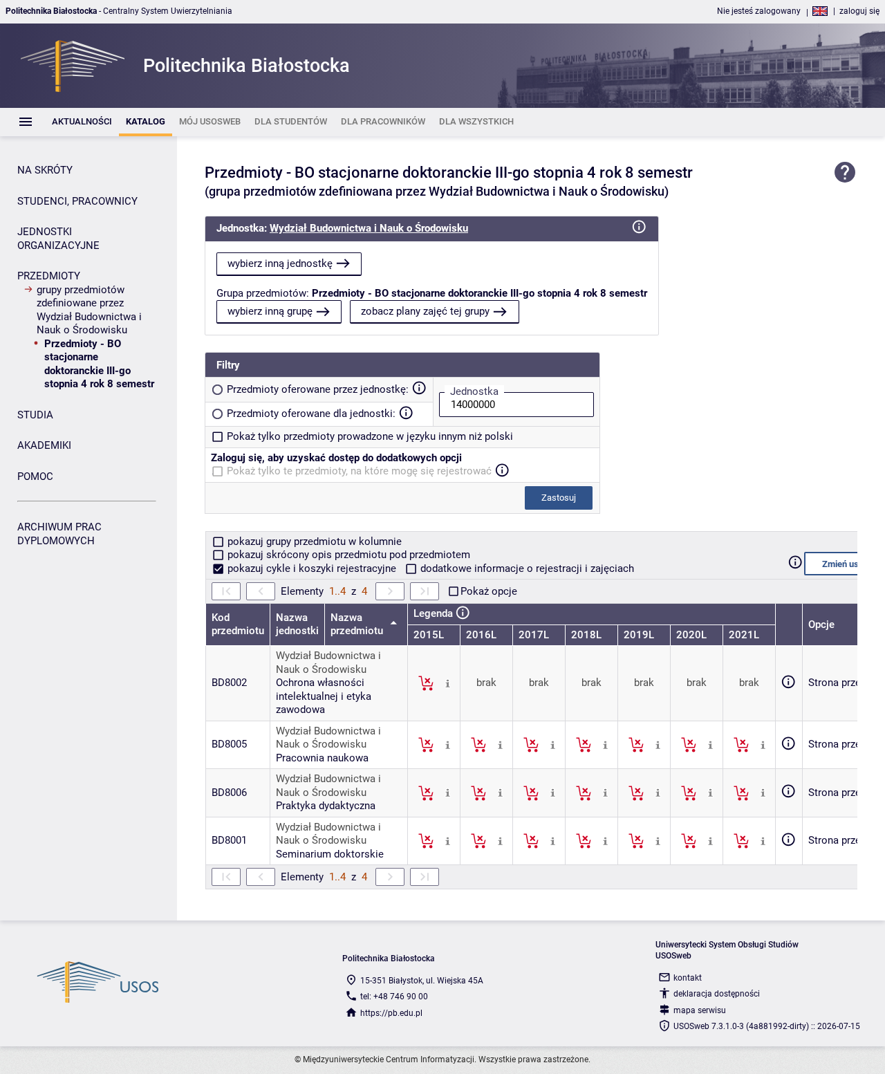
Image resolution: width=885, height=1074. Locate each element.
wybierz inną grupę (270, 311)
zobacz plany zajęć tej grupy (425, 311)
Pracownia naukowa (322, 758)
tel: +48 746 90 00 (394, 996)
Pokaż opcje (488, 591)
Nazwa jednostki (297, 624)
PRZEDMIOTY (48, 276)
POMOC (35, 476)
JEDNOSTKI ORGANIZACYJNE (58, 238)
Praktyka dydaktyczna (325, 805)
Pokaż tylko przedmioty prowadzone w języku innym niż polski (370, 436)
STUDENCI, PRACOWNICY (77, 201)
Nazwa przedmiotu (358, 624)
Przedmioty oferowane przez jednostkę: (317, 389)
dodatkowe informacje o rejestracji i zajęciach (526, 568)
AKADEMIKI (44, 445)
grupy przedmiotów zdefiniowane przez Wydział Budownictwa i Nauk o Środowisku (89, 310)
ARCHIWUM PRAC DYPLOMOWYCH (59, 534)
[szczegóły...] (447, 682)
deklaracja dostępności (716, 994)
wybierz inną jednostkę (280, 263)
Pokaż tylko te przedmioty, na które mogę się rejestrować (359, 471)
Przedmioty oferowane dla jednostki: (311, 413)
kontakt (687, 978)
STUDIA (35, 415)
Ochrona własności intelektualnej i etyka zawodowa (323, 696)
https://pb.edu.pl (391, 1013)
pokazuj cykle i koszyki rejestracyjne (312, 568)
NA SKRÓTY (45, 170)
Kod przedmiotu (238, 624)
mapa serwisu (699, 1010)
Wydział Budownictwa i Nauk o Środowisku (369, 228)
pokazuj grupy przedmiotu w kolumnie (313, 541)
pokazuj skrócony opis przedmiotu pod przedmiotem (347, 554)
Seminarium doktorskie (330, 854)
